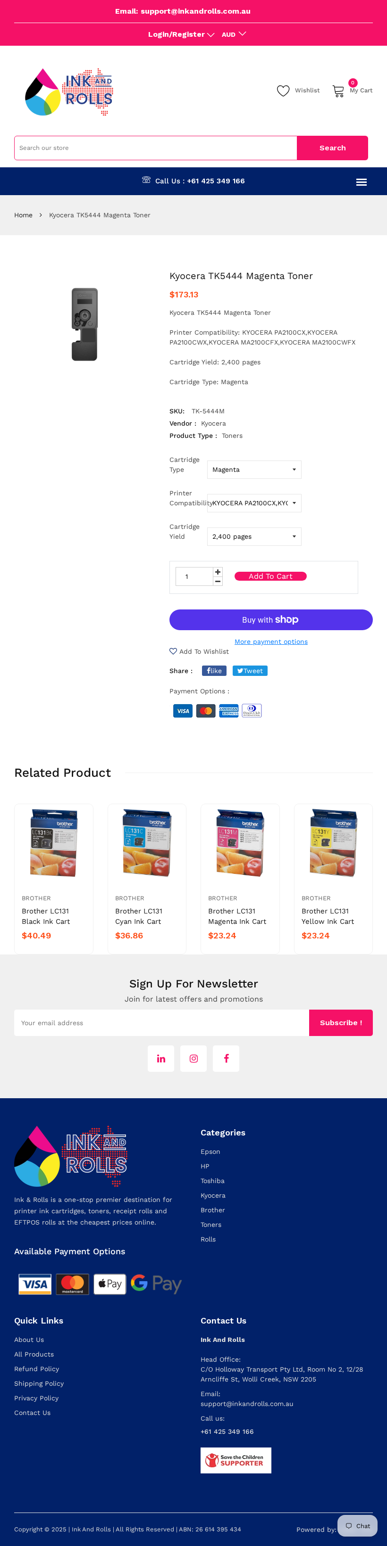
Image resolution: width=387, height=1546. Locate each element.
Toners (211, 1224)
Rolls (208, 1239)
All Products (34, 1354)
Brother (36, 898)
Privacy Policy (36, 1398)
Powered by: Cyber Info (334, 1529)
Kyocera (213, 1195)
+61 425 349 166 (216, 181)
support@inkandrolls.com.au (247, 1403)
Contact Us (32, 1412)
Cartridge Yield (184, 531)
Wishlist (307, 90)
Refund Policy (36, 1369)
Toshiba (213, 1180)
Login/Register (176, 34)
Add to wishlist (204, 651)
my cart (361, 89)
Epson (210, 1151)
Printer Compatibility (188, 498)
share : (181, 670)
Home (23, 215)
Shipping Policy (39, 1383)
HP (205, 1166)
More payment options (271, 641)
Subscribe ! (341, 1022)
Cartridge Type (184, 464)
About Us (29, 1339)
